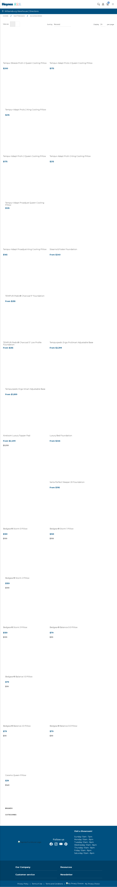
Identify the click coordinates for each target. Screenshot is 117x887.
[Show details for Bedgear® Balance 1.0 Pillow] (27, 660)
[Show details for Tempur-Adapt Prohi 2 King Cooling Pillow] (72, 139)
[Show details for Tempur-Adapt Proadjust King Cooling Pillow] (25, 232)
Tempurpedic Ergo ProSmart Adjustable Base (71, 342)
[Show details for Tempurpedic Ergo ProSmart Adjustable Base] (72, 325)
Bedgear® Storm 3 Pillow (15, 627)
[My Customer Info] (103, 4)
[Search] (98, 4)
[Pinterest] (65, 844)
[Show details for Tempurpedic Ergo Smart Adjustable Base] (27, 372)
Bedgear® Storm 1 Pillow (61, 529)
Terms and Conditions (54, 884)
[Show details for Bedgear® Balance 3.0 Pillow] (72, 709)
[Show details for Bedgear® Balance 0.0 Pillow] (72, 610)
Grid (12, 24)
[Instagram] (56, 844)
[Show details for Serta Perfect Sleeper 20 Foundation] (72, 465)
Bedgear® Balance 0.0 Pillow (63, 627)
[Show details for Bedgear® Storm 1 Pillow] (72, 512)
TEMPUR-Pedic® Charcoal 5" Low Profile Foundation (22, 343)
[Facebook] (51, 844)
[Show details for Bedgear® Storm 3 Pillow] (25, 610)
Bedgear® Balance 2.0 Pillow (17, 726)
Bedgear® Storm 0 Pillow (15, 529)
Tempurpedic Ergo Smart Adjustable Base (25, 389)
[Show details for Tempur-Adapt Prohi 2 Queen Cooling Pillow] (25, 139)
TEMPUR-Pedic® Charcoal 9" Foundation (24, 296)
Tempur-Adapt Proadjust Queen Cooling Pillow (24, 204)
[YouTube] (60, 844)
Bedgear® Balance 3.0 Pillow (63, 726)
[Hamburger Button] (113, 4)
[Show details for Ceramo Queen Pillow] (27, 758)
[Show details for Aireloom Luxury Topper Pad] (25, 419)
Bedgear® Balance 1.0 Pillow (18, 677)
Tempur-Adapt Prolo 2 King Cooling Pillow (25, 110)
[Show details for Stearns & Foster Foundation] (72, 232)
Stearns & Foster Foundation (63, 249)
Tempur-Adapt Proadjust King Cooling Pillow (25, 249)
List (17, 24)
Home (5, 16)
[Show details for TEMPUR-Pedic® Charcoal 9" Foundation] (27, 279)
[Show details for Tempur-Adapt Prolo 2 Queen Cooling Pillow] (72, 46)
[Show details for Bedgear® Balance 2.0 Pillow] (25, 709)
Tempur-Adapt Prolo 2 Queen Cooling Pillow (71, 63)
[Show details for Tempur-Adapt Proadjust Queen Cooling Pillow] (27, 186)
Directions (34, 11)
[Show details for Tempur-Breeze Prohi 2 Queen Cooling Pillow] (25, 46)
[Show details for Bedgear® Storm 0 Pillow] (25, 512)
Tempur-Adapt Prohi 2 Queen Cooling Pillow (24, 156)
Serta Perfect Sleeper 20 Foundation (67, 482)
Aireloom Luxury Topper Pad (16, 436)
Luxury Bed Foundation (61, 436)
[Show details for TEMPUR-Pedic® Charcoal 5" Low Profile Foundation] (25, 325)
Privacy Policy (22, 884)
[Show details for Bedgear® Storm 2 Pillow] (27, 561)
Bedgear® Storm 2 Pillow (17, 578)
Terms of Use (37, 884)
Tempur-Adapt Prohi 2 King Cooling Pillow (70, 156)
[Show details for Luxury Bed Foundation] (72, 419)
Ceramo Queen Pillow (15, 775)
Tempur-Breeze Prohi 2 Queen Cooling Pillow (25, 63)
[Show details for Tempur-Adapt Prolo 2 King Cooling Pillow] (27, 93)
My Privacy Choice (92, 884)
